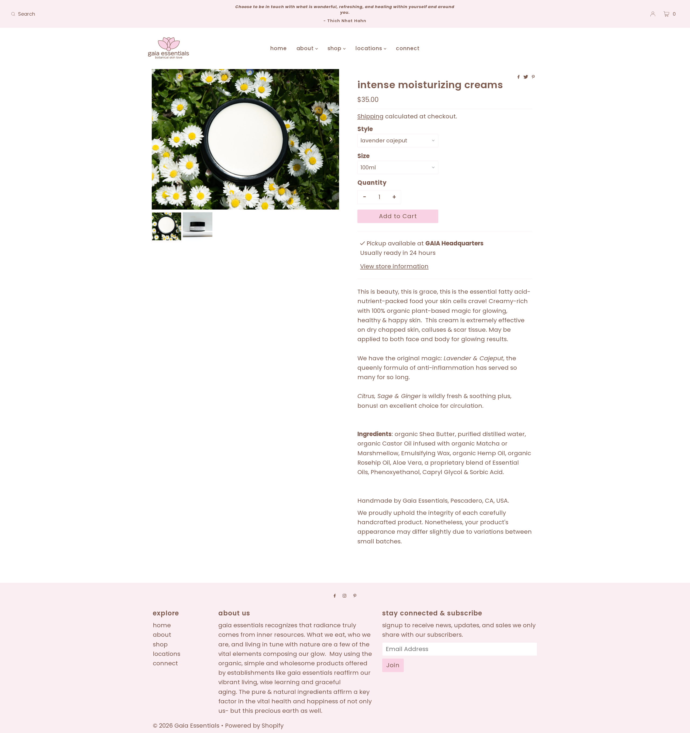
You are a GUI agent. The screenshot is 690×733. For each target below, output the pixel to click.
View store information (394, 266)
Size (363, 156)
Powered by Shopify (254, 725)
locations (370, 48)
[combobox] (119, 14)
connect (408, 48)
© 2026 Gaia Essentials (187, 725)
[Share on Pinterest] (533, 77)
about (305, 48)
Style (365, 129)
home (278, 48)
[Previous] (160, 139)
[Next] (330, 139)
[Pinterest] (354, 595)
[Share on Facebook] (519, 77)
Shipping (370, 116)
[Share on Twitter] (526, 77)
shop (335, 48)
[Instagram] (344, 595)
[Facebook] (335, 595)
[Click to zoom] (330, 78)
